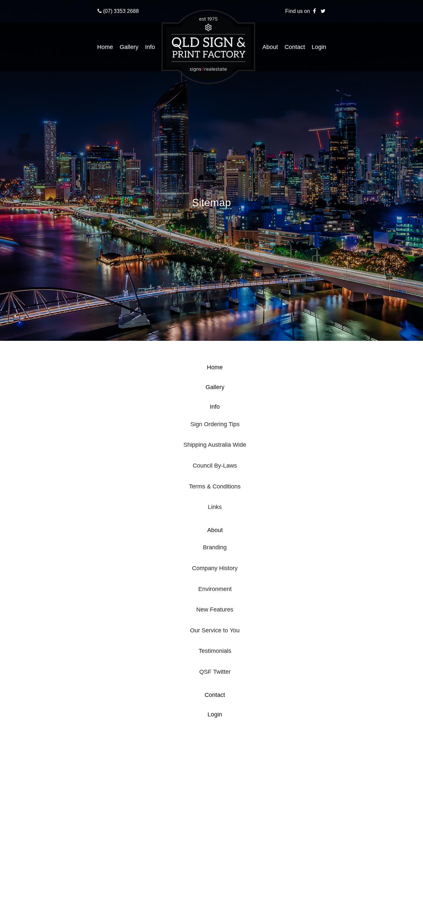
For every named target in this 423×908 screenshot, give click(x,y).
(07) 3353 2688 (120, 11)
